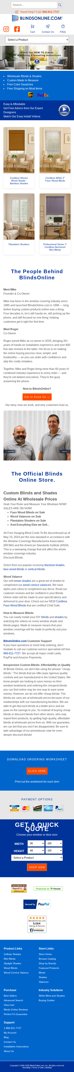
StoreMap (26, 1068)
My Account (10, 1032)
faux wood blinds (13, 569)
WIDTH (19, 843)
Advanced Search (13, 1000)
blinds (45, 617)
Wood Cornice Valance (16, 972)
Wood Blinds (10, 968)
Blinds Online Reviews (16, 1009)
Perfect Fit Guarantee (15, 1014)
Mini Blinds (9, 958)
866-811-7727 (11, 653)
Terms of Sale (38, 1068)
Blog (6, 1037)
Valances (44, 981)
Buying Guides (47, 1000)
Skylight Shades (12, 963)
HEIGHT (19, 851)
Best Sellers (10, 995)
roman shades (22, 580)
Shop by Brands (47, 963)
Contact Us (10, 1042)
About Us (9, 1051)
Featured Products (49, 968)
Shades (43, 977)
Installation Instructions (16, 1046)
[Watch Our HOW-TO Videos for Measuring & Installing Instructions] (37, 68)
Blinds (42, 972)
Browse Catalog (47, 958)
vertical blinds (36, 569)
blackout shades (54, 565)
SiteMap (48, 1068)
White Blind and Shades (52, 995)
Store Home (45, 954)
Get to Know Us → (37, 396)
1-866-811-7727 (12, 1028)
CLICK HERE (37, 771)
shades (59, 617)
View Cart (9, 1005)
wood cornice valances (37, 584)
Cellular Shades (12, 954)
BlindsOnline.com (15, 641)
